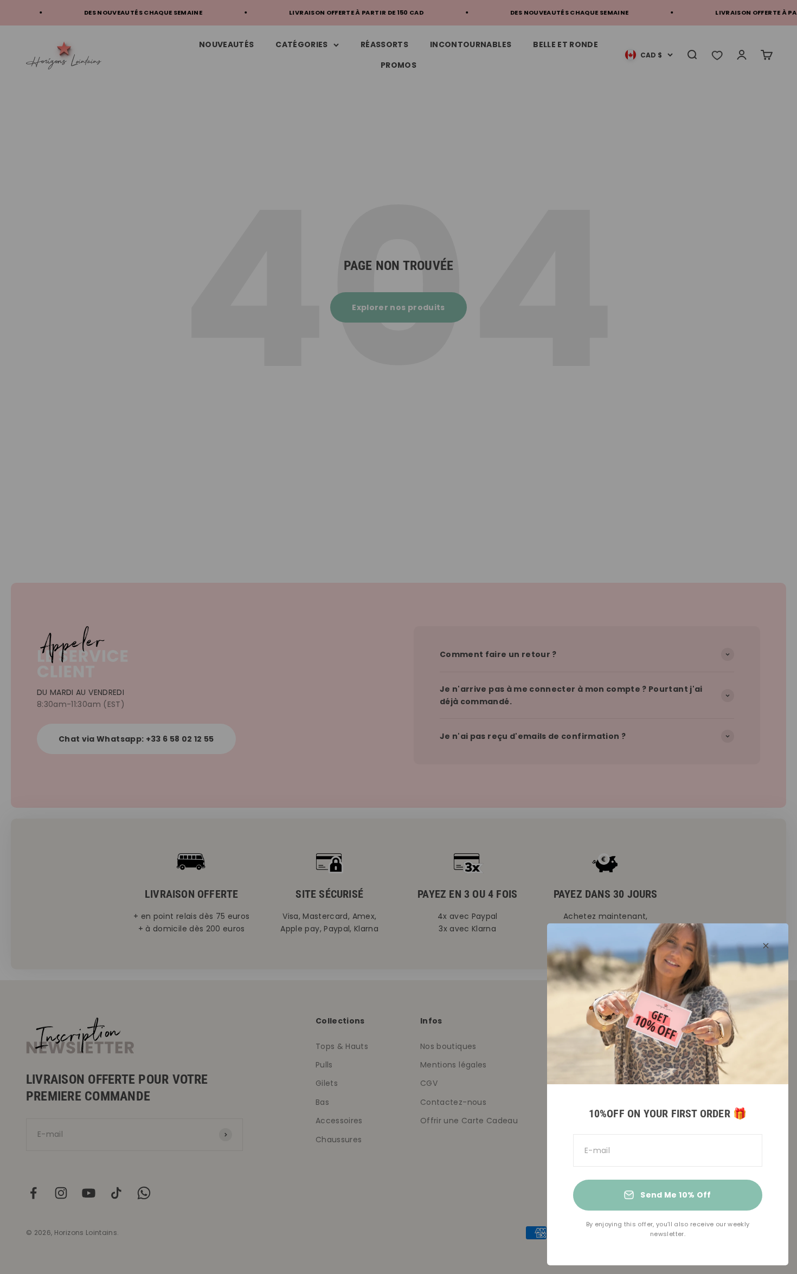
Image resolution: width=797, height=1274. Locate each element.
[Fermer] (766, 946)
